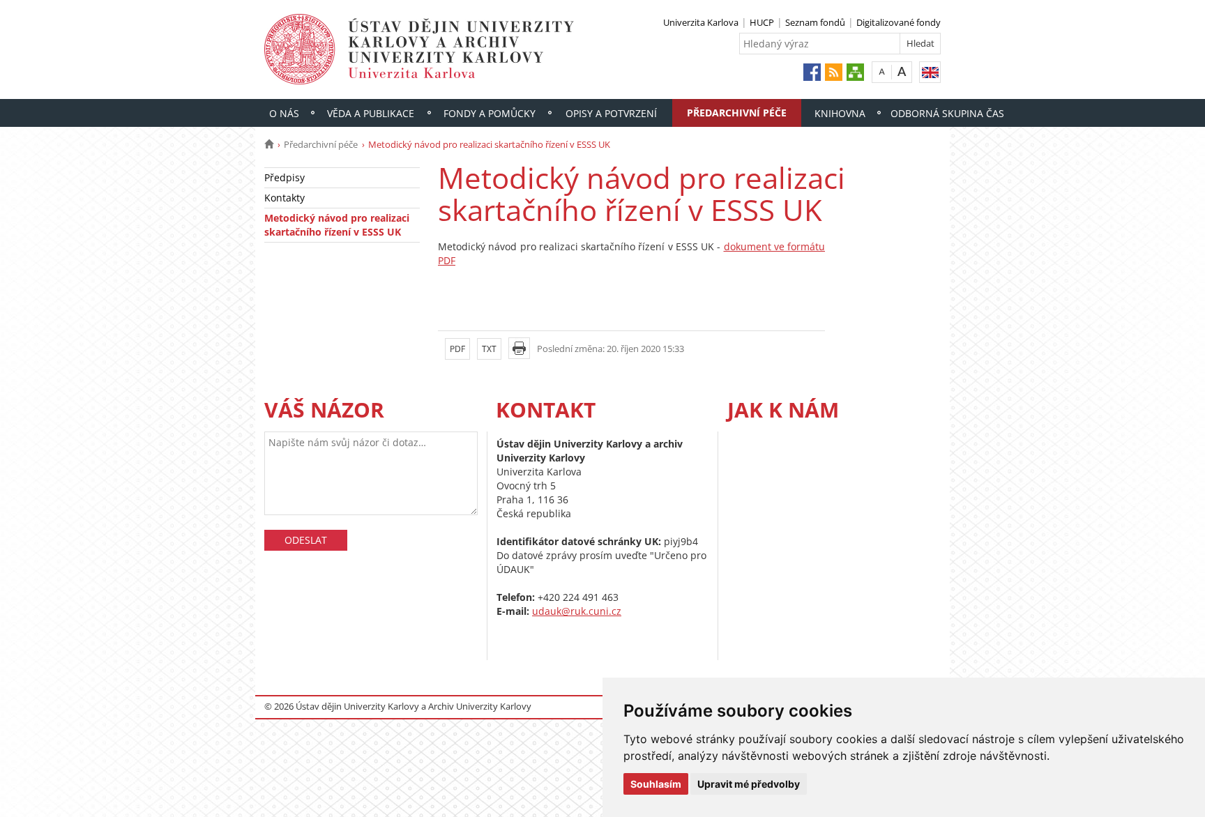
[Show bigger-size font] (902, 71)
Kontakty (284, 197)
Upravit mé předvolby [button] (748, 784)
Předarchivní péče (737, 112)
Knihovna (839, 113)
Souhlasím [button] (655, 784)
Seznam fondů (815, 22)
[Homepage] (268, 144)
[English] (930, 72)
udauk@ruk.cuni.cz (576, 611)
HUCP (762, 22)
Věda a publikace (370, 113)
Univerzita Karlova (700, 22)
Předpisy (284, 177)
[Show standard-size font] (881, 71)
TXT (489, 349)
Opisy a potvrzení (611, 113)
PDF (457, 349)
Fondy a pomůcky (490, 113)
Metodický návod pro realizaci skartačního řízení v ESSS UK (336, 224)
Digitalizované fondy (898, 22)
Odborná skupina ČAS (947, 113)
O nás (284, 113)
